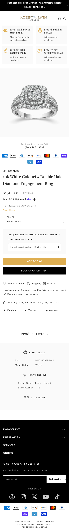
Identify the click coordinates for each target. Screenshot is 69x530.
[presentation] (67, 5)
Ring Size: (12, 217)
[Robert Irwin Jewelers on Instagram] (23, 497)
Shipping (36, 283)
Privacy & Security (23, 522)
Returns (51, 283)
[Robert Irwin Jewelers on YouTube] (46, 497)
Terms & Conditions (45, 522)
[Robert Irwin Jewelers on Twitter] (34, 497)
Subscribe (55, 479)
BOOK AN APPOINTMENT (34, 270)
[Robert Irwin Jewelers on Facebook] (12, 497)
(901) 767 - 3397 (34, 147)
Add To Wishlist (16, 283)
